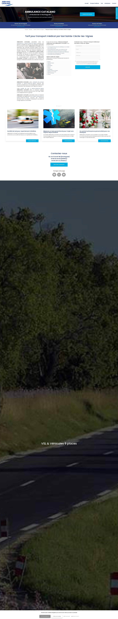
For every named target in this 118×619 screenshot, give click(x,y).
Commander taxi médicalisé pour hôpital (56, 53)
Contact (114, 3)
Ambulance (107, 3)
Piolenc (49, 68)
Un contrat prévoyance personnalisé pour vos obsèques (95, 131)
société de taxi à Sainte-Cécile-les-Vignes (32, 88)
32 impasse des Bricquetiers (59, 25)
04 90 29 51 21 (97, 26)
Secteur (30, 29)
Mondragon (50, 65)
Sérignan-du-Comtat (52, 71)
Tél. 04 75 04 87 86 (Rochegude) (59, 157)
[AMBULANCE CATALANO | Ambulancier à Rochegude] (7, 3)
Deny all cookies (57, 616)
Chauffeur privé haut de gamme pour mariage (57, 50)
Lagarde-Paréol (51, 63)
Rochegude (50, 69)
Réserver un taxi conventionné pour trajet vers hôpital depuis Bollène (58, 131)
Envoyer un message (59, 164)
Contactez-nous (87, 14)
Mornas (49, 66)
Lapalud (49, 64)
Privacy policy (76, 616)
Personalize (67, 616)
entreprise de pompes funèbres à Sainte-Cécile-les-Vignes (30, 82)
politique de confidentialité (91, 63)
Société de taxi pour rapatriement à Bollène (21, 131)
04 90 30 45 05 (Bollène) (59, 159)
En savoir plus (32, 140)
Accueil (86, 3)
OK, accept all (45, 616)
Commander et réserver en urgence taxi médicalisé (58, 51)
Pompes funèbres (94, 3)
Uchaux (49, 74)
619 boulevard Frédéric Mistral (97, 25)
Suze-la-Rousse (51, 73)
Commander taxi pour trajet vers (54, 54)
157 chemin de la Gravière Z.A (20, 25)
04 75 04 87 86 (20, 26)
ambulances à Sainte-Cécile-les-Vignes (27, 43)
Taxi (102, 3)
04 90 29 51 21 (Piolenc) (59, 161)
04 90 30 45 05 (59, 26)
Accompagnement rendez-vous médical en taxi (57, 49)
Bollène (49, 61)
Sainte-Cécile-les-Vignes (39, 29)
